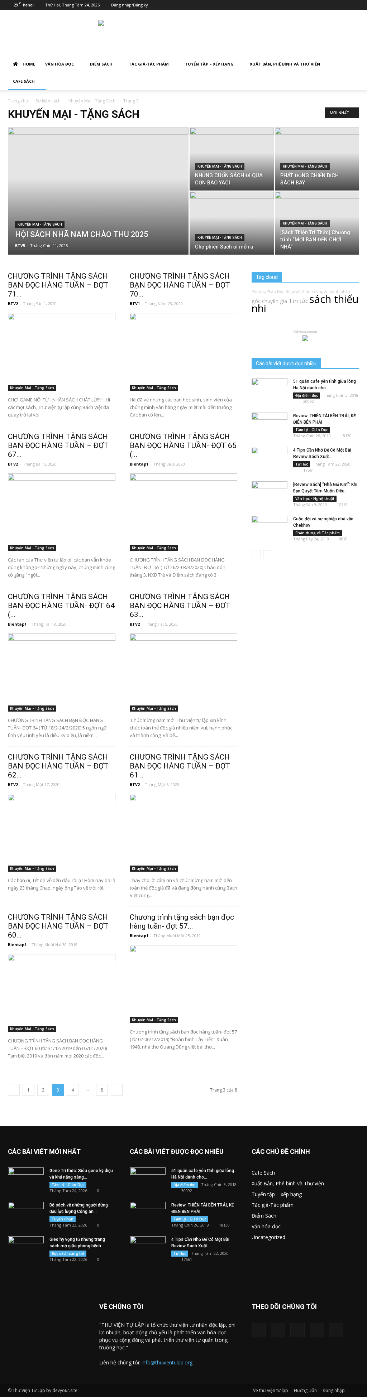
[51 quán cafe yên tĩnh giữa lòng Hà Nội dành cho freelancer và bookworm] (269, 390)
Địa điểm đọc (306, 395)
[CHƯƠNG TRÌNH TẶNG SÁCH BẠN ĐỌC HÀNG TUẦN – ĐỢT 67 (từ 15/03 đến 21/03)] (61, 512)
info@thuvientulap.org (167, 1362)
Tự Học (301, 464)
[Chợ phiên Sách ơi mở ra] (232, 223)
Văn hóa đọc (59, 64)
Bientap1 (139, 464)
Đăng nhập (334, 1390)
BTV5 (20, 245)
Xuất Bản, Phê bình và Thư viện (285, 64)
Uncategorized (268, 1237)
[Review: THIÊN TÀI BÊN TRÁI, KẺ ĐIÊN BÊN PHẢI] (269, 425)
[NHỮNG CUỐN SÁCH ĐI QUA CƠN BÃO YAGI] (232, 159)
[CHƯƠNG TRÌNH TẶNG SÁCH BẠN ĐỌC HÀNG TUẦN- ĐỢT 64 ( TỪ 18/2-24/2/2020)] (61, 673)
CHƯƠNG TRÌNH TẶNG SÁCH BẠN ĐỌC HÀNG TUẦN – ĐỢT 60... (58, 926)
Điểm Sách (101, 64)
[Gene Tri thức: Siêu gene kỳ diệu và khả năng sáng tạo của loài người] (26, 1180)
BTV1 (135, 303)
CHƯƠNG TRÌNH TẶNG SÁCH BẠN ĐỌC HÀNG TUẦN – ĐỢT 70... (180, 285)
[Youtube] (336, 1330)
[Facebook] (259, 1330)
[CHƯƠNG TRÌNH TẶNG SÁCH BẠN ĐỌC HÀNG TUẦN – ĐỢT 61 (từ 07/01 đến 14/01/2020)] (183, 833)
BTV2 (13, 303)
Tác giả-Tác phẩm (149, 64)
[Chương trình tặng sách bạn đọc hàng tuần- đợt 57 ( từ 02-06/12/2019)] (183, 984)
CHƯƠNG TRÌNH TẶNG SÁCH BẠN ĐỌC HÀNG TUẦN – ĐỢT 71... (58, 285)
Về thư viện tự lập (270, 1390)
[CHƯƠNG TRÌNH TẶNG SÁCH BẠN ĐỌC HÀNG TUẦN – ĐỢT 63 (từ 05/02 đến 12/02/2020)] (183, 673)
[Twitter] (278, 1330)
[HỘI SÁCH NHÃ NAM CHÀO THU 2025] (98, 205)
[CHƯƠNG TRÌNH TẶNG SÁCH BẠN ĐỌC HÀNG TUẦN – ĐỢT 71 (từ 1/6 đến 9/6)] (61, 352)
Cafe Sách (24, 81)
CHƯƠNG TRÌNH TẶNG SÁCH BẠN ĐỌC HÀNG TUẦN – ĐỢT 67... (58, 445)
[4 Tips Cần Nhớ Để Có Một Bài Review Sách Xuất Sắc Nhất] (269, 459)
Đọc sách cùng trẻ (68, 1253)
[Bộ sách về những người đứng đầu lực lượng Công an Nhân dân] (26, 1214)
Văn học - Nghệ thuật (314, 498)
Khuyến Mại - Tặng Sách (91, 101)
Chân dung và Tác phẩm (317, 532)
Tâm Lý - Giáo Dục (311, 429)
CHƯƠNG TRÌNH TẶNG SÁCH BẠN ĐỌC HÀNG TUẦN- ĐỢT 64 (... (61, 605)
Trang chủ (18, 101)
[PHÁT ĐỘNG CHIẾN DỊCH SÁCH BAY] (317, 159)
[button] (350, 64)
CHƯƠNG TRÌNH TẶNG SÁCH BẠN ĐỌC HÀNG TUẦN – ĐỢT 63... (180, 605)
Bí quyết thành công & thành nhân (318, 291)
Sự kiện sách (48, 101)
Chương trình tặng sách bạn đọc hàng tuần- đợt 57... (182, 921)
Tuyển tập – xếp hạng (209, 64)
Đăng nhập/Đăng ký (129, 5)
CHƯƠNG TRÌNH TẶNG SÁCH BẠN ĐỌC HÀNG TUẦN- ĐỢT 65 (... (183, 445)
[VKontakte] (317, 1330)
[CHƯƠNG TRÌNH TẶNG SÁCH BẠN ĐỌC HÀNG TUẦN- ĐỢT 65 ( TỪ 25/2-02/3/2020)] (183, 512)
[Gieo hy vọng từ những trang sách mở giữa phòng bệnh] (26, 1248)
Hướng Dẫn (305, 1390)
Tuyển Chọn (62, 1219)
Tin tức (298, 301)
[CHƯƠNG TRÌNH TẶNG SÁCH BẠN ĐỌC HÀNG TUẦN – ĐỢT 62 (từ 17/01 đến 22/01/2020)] (61, 833)
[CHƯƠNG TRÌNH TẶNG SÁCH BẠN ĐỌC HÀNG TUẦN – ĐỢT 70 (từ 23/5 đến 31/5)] (183, 352)
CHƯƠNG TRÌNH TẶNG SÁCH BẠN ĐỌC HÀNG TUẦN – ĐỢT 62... (58, 766)
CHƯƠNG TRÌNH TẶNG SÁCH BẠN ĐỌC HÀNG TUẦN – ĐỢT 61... (180, 766)
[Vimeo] (297, 1330)
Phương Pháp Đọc (268, 291)
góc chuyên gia (269, 301)
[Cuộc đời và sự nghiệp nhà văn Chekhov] (269, 528)
